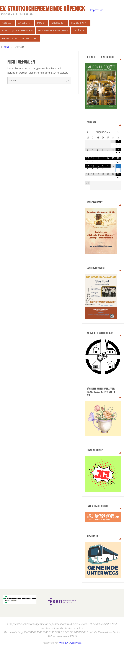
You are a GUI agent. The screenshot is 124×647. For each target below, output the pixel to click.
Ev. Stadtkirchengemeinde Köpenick (42, 8)
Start (6, 46)
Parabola (63, 643)
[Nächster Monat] (118, 132)
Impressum (96, 10)
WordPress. (76, 643)
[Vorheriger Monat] (87, 132)
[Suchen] (67, 80)
